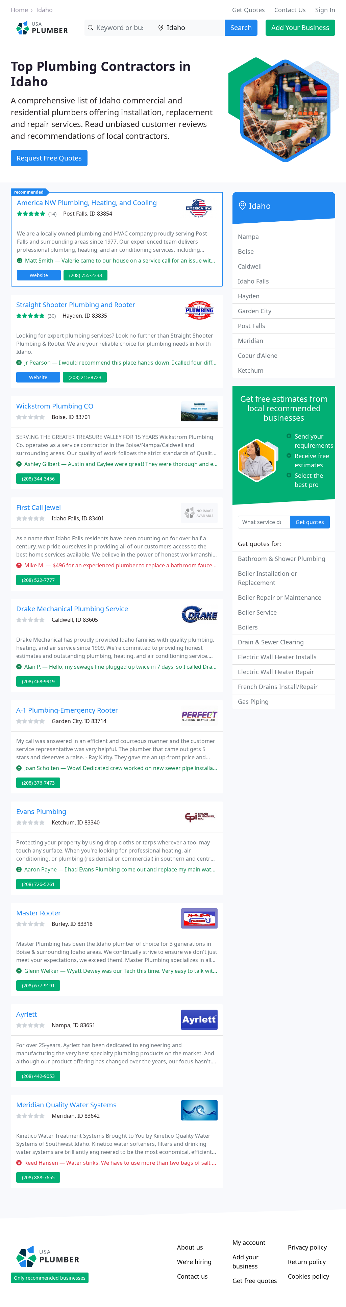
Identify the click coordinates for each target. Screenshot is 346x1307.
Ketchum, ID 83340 (76, 822)
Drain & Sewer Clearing (271, 642)
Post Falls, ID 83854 (87, 213)
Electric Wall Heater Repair (276, 672)
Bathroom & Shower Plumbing (281, 558)
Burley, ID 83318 (72, 924)
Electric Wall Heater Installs (277, 657)
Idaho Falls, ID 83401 (78, 518)
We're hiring (194, 1262)
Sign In (325, 10)
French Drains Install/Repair (278, 687)
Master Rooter (38, 912)
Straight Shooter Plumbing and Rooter (75, 304)
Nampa (248, 236)
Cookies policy (308, 1276)
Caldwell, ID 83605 (75, 619)
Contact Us (290, 10)
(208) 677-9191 (38, 985)
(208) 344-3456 (38, 478)
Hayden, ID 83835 (85, 315)
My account (249, 1242)
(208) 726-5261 (38, 884)
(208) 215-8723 (85, 377)
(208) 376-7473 (38, 783)
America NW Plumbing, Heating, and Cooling (87, 202)
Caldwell (250, 266)
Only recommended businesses (49, 1278)
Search (241, 27)
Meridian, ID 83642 (76, 1115)
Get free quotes (254, 1281)
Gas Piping (253, 701)
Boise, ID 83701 (71, 417)
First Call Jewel (38, 507)
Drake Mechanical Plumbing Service (72, 608)
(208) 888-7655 (38, 1177)
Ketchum (251, 370)
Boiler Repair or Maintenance (279, 597)
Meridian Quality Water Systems (66, 1104)
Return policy (307, 1262)
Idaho (44, 10)
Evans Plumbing (41, 811)
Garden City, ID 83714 (79, 721)
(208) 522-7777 (38, 580)
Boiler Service (257, 612)
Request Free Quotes (49, 158)
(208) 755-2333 (85, 275)
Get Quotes (248, 10)
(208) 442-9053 (38, 1076)
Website (39, 275)
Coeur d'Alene (257, 355)
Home (19, 10)
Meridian (250, 341)
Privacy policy (307, 1247)
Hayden (249, 296)
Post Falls (251, 326)
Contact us (192, 1276)
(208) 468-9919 (38, 681)
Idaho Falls (253, 281)
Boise (246, 251)
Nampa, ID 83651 (73, 1025)
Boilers (248, 627)
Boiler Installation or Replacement (267, 578)
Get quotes (310, 522)
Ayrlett (26, 1014)
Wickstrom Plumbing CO (55, 406)
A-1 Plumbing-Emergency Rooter (67, 710)
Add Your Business (300, 27)
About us (190, 1247)
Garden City (254, 311)
